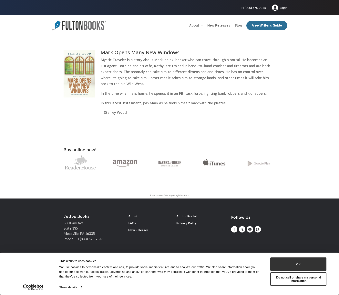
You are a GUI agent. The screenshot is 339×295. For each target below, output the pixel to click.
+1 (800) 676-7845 (253, 7)
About (194, 25)
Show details (68, 287)
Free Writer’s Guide (267, 25)
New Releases (218, 25)
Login (283, 7)
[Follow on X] (242, 229)
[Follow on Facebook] (234, 229)
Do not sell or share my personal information (298, 279)
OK (298, 264)
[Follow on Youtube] (250, 229)
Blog (238, 25)
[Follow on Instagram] (258, 229)
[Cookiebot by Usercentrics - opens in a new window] (33, 287)
